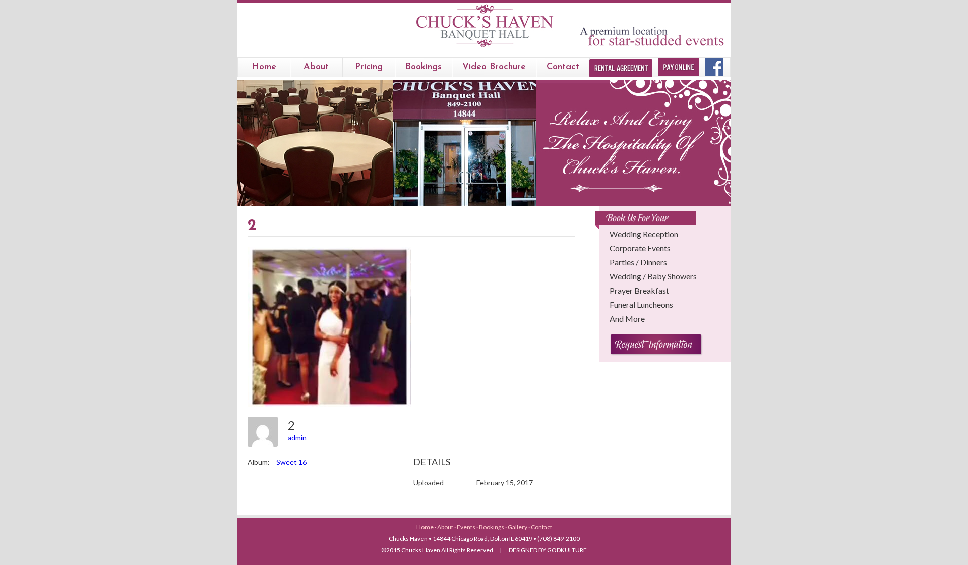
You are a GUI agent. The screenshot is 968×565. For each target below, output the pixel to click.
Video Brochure (494, 67)
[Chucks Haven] (484, 47)
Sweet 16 (291, 462)
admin (297, 437)
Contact (563, 67)
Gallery (518, 527)
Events (466, 527)
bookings (423, 67)
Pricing (369, 67)
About (316, 67)
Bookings (492, 527)
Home (264, 67)
